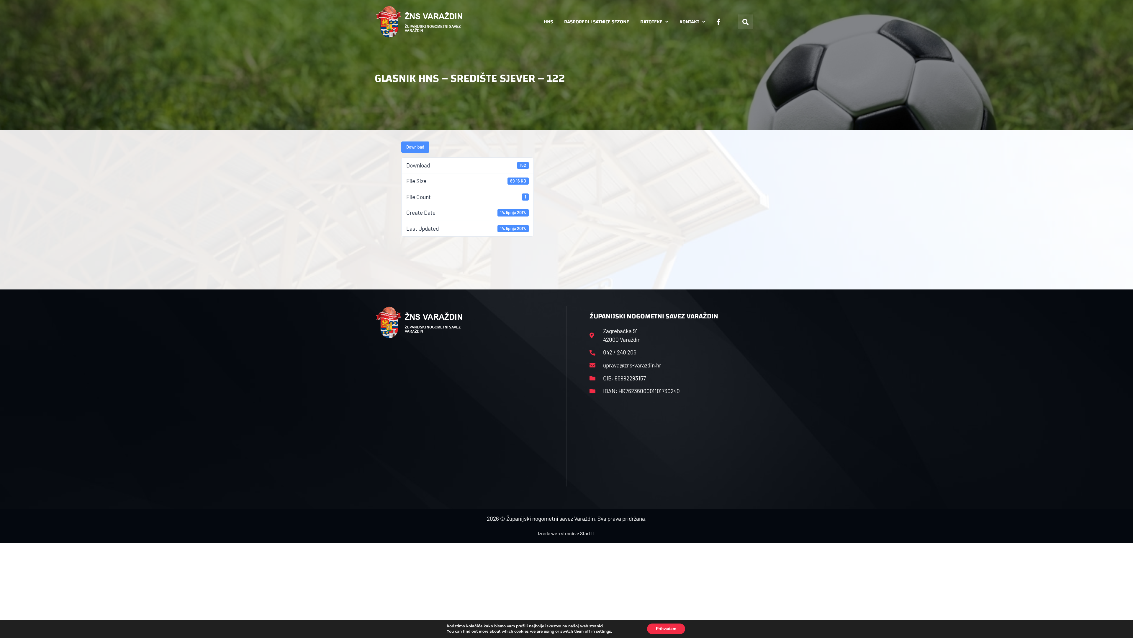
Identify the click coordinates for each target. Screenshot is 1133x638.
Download (415, 146)
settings (603, 631)
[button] (745, 21)
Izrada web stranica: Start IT (566, 533)
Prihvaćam (666, 629)
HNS (548, 21)
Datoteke (651, 21)
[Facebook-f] (718, 21)
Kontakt (689, 21)
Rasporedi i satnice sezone (596, 21)
